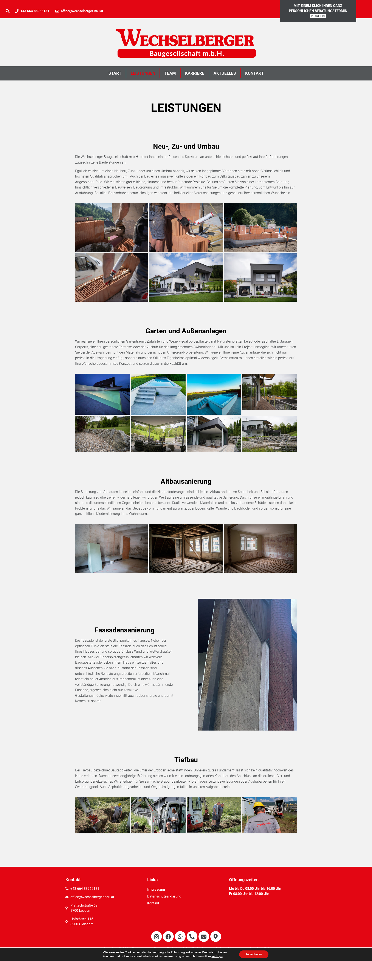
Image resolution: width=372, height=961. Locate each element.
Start (114, 73)
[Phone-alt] (192, 936)
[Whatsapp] (180, 936)
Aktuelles (225, 73)
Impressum (156, 889)
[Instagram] (156, 936)
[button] (7, 11)
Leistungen (143, 73)
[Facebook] (168, 936)
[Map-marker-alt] (215, 936)
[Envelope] (203, 936)
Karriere (194, 73)
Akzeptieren (254, 954)
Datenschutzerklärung (164, 896)
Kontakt (254, 73)
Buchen (318, 16)
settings (217, 956)
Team (170, 73)
